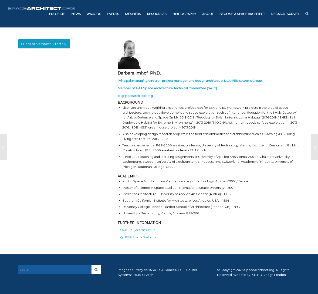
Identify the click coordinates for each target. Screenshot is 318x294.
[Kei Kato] (3, 147)
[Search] (306, 13)
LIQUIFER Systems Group (243, 80)
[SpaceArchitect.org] (41, 13)
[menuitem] (57, 13)
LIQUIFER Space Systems (137, 237)
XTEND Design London (268, 275)
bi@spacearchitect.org (135, 96)
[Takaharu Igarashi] (314, 147)
